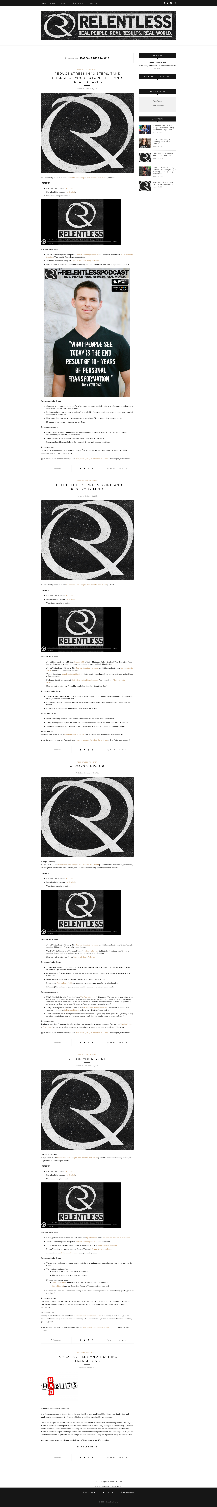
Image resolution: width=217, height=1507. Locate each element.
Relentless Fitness (71, 1010)
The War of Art (86, 997)
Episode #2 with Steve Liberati (85, 680)
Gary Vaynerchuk (59, 1282)
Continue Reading (87, 1447)
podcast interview (91, 951)
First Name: (157, 101)
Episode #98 (78, 662)
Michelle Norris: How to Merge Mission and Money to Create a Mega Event (163, 128)
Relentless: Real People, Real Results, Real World (86, 177)
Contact (94, 3)
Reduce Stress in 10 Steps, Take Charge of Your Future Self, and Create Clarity (87, 78)
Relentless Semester (69, 1253)
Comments (56, 468)
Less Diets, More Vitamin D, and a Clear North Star (164, 155)
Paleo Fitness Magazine (108, 1245)
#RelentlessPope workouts (95, 1008)
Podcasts (79, 3)
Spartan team (91, 1238)
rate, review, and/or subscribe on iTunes (92, 459)
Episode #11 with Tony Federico (85, 261)
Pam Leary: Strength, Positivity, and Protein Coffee (161, 141)
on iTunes (69, 188)
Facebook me (125, 1024)
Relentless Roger (119, 469)
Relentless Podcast (87, 69)
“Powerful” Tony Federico (84, 957)
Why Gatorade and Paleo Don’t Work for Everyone (163, 183)
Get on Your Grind (87, 1059)
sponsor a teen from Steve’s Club (88, 1316)
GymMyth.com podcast (101, 1249)
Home (43, 3)
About (53, 3)
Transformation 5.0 (87, 1352)
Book (63, 3)
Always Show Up (87, 766)
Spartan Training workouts (87, 255)
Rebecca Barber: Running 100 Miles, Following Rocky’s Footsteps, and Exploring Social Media (164, 170)
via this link (70, 192)
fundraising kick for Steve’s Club (116, 1238)
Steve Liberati (58, 1286)
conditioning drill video (72, 674)
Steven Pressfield (64, 983)
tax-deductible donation (74, 734)
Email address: (157, 105)
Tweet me (47, 1027)
